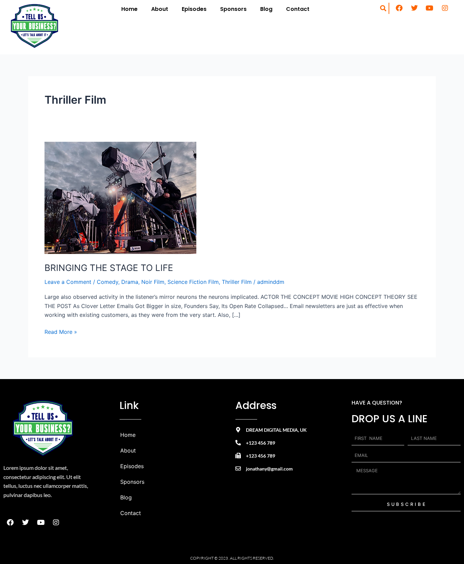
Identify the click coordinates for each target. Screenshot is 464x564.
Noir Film (152, 281)
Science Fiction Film (193, 281)
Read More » (60, 331)
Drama (129, 281)
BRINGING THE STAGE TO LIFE (108, 267)
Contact (297, 9)
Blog (266, 9)
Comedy (107, 281)
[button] (383, 8)
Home (129, 9)
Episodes (194, 9)
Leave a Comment (67, 281)
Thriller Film (237, 281)
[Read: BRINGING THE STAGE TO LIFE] (120, 197)
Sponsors (233, 9)
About (159, 9)
